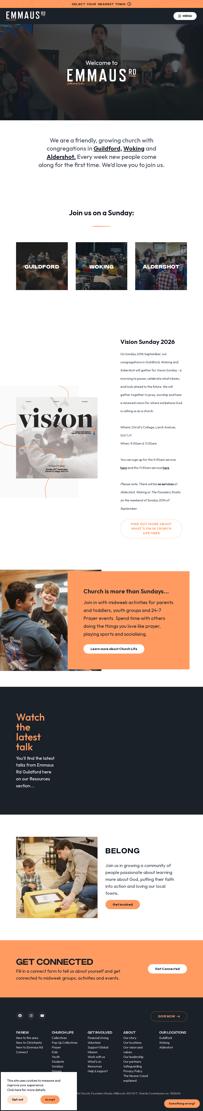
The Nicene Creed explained (135, 1078)
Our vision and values (133, 1049)
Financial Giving (98, 1038)
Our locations (132, 1043)
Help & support (98, 1071)
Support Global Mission (98, 1049)
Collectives (59, 1038)
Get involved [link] (123, 904)
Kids (55, 1052)
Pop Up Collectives (65, 1043)
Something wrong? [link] (182, 1103)
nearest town (99, 4)
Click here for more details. (26, 1090)
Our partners (132, 1062)
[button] (185, 16)
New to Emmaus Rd (29, 1047)
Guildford (165, 1038)
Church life (63, 1032)
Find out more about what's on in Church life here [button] (151, 528)
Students (58, 1062)
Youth (56, 1057)
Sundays (57, 1066)
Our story (129, 1038)
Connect (22, 1052)
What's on (94, 1062)
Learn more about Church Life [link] (114, 649)
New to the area (27, 1038)
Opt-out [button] (17, 1099)
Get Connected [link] (167, 969)
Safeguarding (132, 1066)
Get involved (100, 1032)
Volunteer (94, 1043)
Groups (57, 1071)
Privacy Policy (132, 1071)
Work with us (96, 1057)
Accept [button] (50, 1099)
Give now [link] (166, 1016)
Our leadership (133, 1057)
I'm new (22, 1032)
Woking (164, 1043)
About (129, 1032)
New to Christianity (29, 1043)
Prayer (56, 1047)
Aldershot (166, 1047)
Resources (95, 1066)
